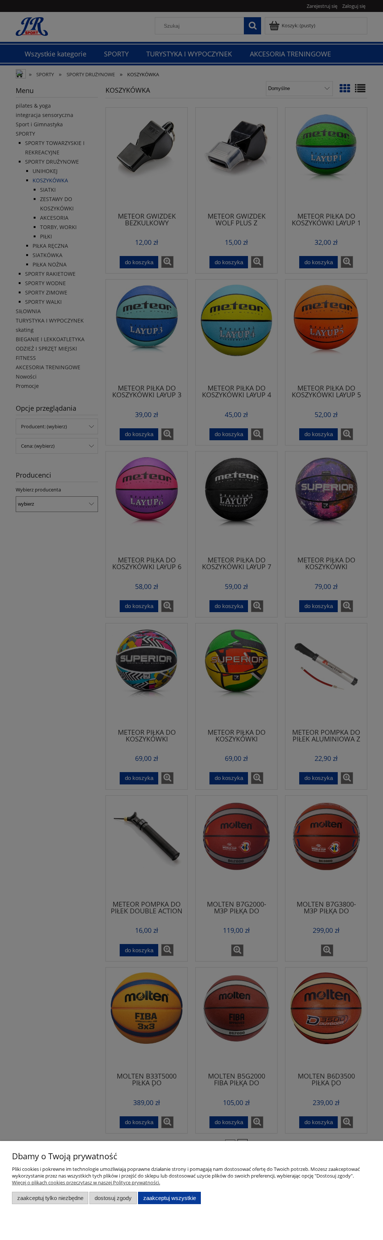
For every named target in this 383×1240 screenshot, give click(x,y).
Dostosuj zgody (113, 1198)
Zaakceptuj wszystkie (169, 1198)
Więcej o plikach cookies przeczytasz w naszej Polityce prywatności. (86, 1182)
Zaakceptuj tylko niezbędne (50, 1198)
